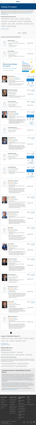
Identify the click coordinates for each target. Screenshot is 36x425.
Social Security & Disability (11, 26)
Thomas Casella (11, 301)
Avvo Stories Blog (3, 406)
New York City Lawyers (13, 399)
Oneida (7, 340)
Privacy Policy (8, 421)
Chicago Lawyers (12, 402)
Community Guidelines (4, 422)
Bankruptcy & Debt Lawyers (21, 401)
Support (28, 402)
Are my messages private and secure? (7, 354)
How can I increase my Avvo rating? (7, 366)
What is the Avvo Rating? (20, 354)
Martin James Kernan (12, 101)
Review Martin (15, 102)
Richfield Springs (18, 340)
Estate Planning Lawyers (22, 408)
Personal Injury (26, 23)
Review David (15, 52)
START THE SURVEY (25, 71)
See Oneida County (4, 343)
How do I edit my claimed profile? (22, 363)
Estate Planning (4, 23)
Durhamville (3, 338)
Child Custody (27, 18)
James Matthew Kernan (12, 127)
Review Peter (15, 168)
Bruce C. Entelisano (12, 197)
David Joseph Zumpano (12, 258)
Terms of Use (3, 421)
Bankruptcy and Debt (5, 18)
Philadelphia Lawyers (13, 407)
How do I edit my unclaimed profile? (21, 366)
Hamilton (11, 338)
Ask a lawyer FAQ (20, 352)
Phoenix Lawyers (12, 409)
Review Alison (15, 91)
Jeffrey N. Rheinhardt (12, 111)
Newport (3, 340)
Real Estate (3, 26)
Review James (15, 128)
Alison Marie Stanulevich (12, 90)
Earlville (8, 338)
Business (16, 18)
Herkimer (16, 338)
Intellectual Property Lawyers (21, 415)
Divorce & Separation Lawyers (21, 412)
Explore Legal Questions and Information (8, 352)
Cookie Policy (13, 421)
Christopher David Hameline (13, 212)
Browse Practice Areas (4, 404)
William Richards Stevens (13, 316)
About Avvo (29, 399)
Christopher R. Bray (12, 137)
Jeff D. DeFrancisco (11, 76)
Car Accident (22, 18)
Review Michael (16, 154)
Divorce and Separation (13, 21)
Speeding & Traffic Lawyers (21, 418)
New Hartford (31, 338)
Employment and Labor (28, 21)
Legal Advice (3, 402)
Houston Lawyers (12, 404)
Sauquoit (24, 340)
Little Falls (26, 338)
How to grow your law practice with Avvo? (8, 363)
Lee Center (21, 338)
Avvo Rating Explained (30, 404)
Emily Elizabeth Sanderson (13, 286)
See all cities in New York (5, 344)
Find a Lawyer (3, 399)
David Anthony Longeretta (13, 180)
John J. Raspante (11, 243)
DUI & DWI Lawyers (21, 406)
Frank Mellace (10, 227)
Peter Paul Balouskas (12, 167)
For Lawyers (2, 407)
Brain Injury (12, 18)
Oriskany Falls (12, 340)
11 (22, 332)
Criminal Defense (4, 21)
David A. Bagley (11, 51)
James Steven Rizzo (12, 274)
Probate (31, 23)
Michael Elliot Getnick (12, 153)
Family (9, 23)
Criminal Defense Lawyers (22, 404)
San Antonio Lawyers (13, 411)
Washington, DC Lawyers (13, 406)
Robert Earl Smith (11, 40)
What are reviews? (28, 354)
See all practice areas (4, 28)
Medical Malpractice (19, 23)
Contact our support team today (11, 389)
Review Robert (16, 41)
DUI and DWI (20, 21)
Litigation (13, 23)
